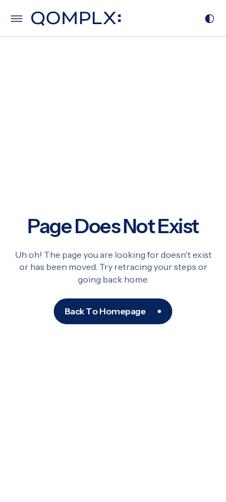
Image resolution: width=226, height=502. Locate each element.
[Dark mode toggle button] (209, 18)
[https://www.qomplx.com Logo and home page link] (76, 19)
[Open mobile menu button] (16, 18)
